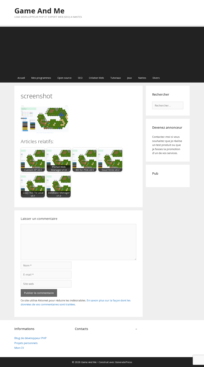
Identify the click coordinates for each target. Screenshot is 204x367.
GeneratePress (123, 362)
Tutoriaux (115, 77)
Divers (156, 77)
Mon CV (19, 348)
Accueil (21, 77)
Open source (64, 77)
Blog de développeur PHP (30, 338)
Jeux (129, 77)
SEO (80, 77)
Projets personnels (26, 343)
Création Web (96, 77)
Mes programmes (41, 77)
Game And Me (39, 10)
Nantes (142, 77)
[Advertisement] (102, 49)
